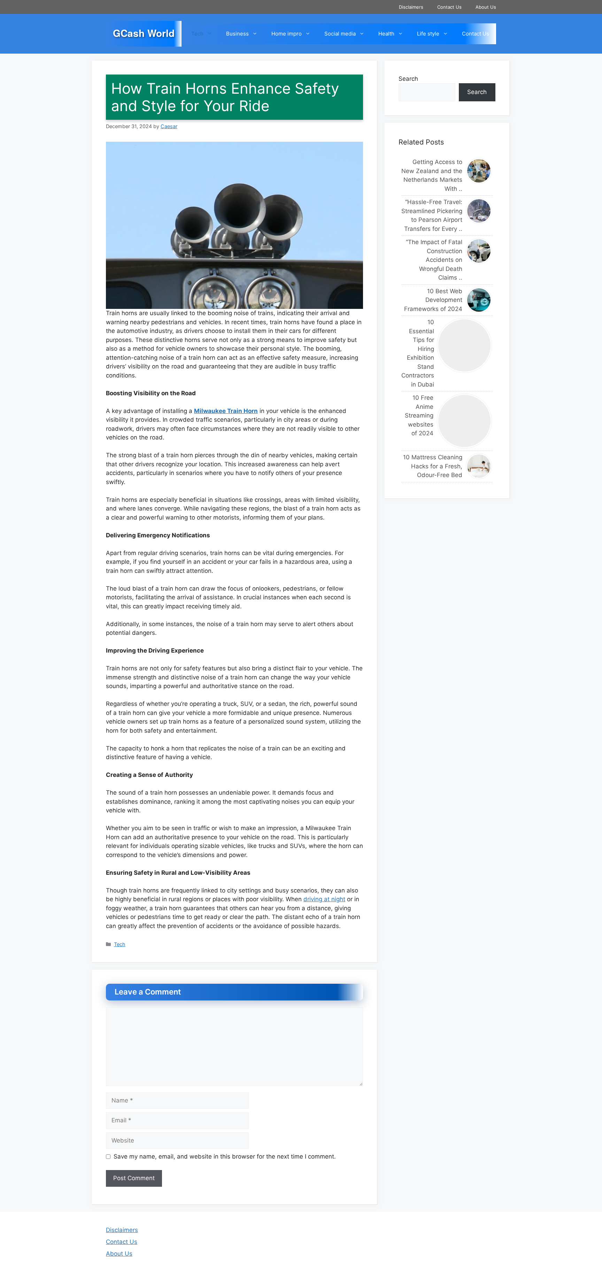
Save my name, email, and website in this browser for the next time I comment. (225, 1156)
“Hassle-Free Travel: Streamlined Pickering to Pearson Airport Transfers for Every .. (431, 215)
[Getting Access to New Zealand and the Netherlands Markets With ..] (479, 171)
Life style (428, 33)
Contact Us (449, 7)
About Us (486, 7)
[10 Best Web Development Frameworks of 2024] (479, 300)
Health (386, 33)
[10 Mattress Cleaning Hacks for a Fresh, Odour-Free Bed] (479, 466)
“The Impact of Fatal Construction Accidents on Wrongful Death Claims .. (434, 260)
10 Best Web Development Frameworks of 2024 (433, 300)
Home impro (286, 33)
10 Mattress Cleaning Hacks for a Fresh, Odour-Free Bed (432, 466)
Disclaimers (411, 7)
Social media (340, 33)
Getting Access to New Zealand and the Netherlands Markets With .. (431, 175)
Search (408, 78)
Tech (197, 33)
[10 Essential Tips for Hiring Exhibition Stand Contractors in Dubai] (465, 345)
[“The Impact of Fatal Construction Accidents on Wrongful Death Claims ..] (479, 251)
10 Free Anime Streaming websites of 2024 (419, 415)
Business (237, 33)
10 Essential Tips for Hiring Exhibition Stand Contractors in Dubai (417, 353)
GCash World (144, 33)
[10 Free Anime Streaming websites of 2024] (465, 421)
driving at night (324, 899)
